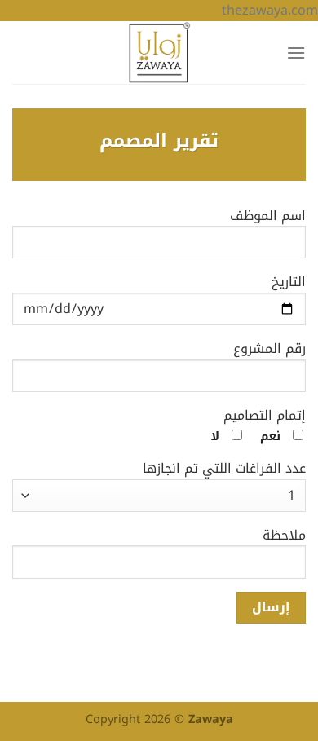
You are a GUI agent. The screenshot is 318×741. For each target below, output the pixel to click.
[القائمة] (296, 53)
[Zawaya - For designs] (159, 52)
